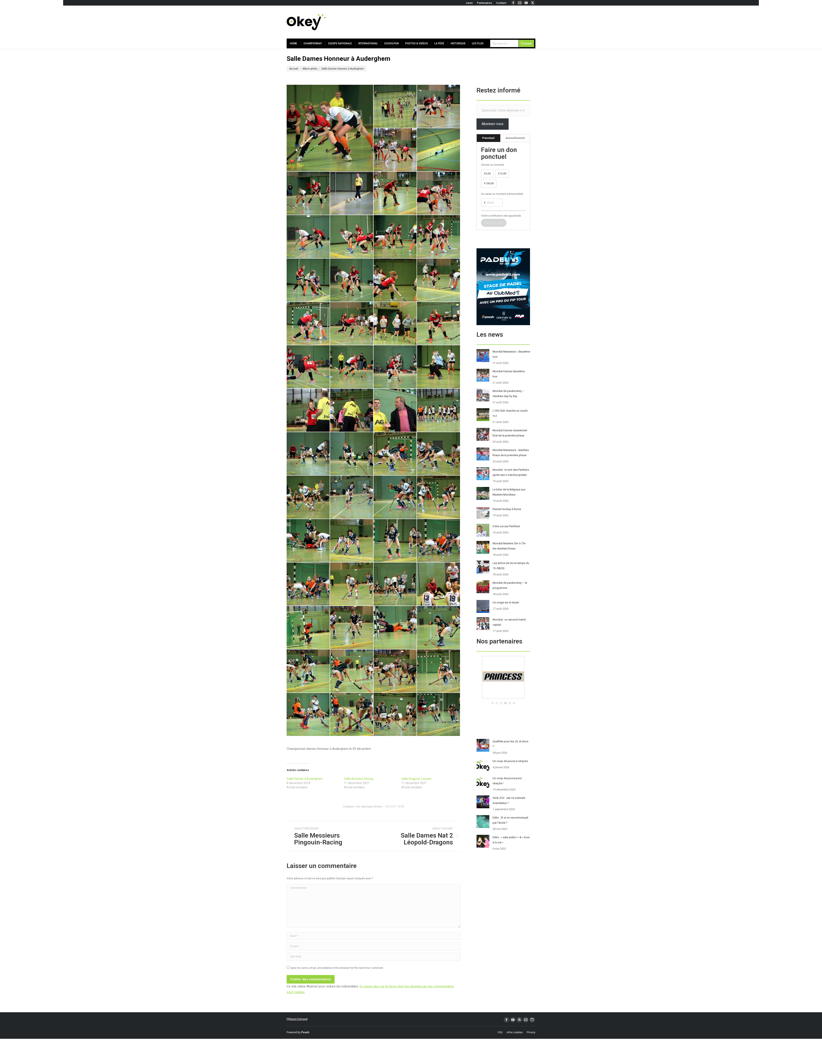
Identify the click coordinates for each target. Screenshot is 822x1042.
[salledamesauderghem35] (352, 497)
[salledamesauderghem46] (308, 627)
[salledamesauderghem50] (308, 671)
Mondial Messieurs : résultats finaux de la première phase (511, 452)
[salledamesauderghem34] (308, 497)
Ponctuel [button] (488, 138)
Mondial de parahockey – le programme (510, 585)
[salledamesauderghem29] (438, 410)
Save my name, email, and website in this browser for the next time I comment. (337, 967)
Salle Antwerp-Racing (358, 778)
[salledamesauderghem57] (438, 714)
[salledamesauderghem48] (395, 627)
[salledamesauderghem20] (395, 323)
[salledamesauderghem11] (395, 237)
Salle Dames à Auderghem (305, 778)
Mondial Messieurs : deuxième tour (511, 354)
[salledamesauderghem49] (438, 627)
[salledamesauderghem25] (438, 367)
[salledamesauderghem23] (352, 367)
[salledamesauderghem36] (395, 497)
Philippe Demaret (297, 1019)
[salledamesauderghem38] (308, 541)
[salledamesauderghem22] (308, 367)
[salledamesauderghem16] (395, 280)
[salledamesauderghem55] (352, 714)
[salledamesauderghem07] (395, 193)
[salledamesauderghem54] (308, 714)
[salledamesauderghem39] (352, 541)
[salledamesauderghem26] (308, 410)
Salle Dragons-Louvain (416, 778)
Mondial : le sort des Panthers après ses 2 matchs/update (511, 472)
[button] (492, 703)
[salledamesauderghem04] (438, 150)
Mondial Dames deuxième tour (509, 374)
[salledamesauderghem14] (352, 280)
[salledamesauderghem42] (308, 584)
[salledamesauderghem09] (308, 237)
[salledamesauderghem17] (438, 280)
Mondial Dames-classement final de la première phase (510, 433)
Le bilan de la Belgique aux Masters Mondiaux (509, 492)
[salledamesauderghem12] (438, 237)
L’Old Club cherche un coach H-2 (510, 413)
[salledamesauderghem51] (352, 671)
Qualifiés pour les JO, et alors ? (510, 744)
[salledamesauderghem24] (395, 367)
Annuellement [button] (515, 138)
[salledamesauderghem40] (395, 541)
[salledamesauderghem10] (352, 237)
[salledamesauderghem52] (395, 671)
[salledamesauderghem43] (352, 584)
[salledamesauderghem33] (438, 454)
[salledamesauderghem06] (352, 193)
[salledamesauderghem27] (352, 410)
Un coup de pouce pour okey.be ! (507, 781)
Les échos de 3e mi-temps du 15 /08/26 (511, 565)
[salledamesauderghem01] (395, 106)
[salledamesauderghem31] (352, 454)
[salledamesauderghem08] (438, 193)
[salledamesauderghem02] (438, 106)
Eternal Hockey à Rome (507, 509)
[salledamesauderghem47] (352, 627)
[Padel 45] (504, 697)
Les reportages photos (369, 806)
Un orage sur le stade (506, 602)
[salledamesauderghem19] (352, 323)
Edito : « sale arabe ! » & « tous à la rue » (511, 840)
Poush (305, 1032)
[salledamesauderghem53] (438, 671)
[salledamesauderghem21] (438, 323)
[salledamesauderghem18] (308, 323)
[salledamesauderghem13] (308, 280)
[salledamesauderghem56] (395, 714)
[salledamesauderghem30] (308, 454)
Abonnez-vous (492, 124)
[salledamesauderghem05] (308, 193)
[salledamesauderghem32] (395, 454)
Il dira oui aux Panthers (506, 526)
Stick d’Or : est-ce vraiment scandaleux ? (509, 800)
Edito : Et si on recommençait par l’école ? (510, 820)
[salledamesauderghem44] (395, 584)
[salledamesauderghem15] (330, 128)
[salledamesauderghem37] (438, 497)
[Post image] (483, 355)
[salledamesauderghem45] (438, 584)
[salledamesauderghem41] (438, 541)
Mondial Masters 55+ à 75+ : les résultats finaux (510, 546)
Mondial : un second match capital (509, 622)
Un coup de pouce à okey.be (510, 761)
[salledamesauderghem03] (395, 150)
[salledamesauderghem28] (395, 410)
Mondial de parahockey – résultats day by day (508, 393)
